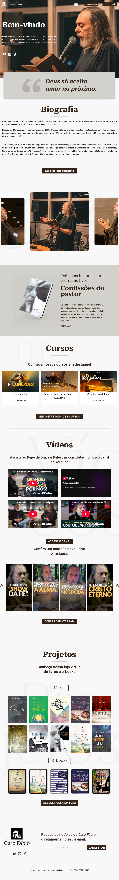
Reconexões (20, 394)
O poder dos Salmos (98, 394)
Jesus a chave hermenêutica (59, 394)
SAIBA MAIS (66, 326)
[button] (76, 4)
